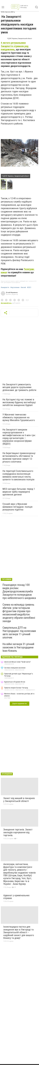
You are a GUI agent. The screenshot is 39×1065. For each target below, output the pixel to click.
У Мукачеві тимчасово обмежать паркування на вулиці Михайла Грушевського (18, 417)
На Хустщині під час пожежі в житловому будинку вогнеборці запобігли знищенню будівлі (19, 402)
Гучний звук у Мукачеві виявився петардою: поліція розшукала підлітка (17, 507)
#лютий (23, 287)
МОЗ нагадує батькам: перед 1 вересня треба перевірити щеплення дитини (18, 491)
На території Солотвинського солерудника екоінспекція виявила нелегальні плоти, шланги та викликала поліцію (18, 475)
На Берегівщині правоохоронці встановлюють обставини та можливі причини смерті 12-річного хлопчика (18, 457)
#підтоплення (14, 287)
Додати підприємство (19, 704)
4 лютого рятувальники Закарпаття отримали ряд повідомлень (14, 46)
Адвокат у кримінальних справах (16, 897)
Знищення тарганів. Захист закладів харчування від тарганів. (17, 832)
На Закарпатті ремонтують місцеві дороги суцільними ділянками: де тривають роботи (19, 387)
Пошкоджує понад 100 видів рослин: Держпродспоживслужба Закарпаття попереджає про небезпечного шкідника (19, 591)
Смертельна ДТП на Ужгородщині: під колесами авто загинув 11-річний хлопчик (19, 632)
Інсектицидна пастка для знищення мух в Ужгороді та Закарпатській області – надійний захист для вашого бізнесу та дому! (18, 932)
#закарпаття (5, 287)
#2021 (29, 287)
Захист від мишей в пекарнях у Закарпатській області (19, 800)
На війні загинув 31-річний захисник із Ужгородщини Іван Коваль (18, 647)
